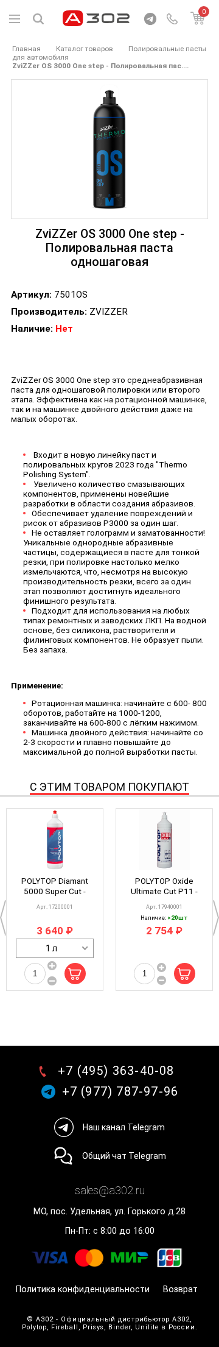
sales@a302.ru (110, 1190)
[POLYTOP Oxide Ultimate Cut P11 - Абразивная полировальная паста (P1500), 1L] (164, 839)
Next (216, 918)
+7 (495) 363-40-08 (116, 1071)
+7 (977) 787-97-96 (120, 1092)
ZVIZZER (108, 311)
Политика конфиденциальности (83, 1289)
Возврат (180, 1289)
